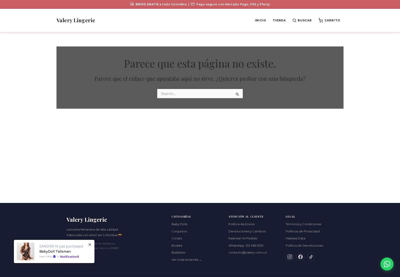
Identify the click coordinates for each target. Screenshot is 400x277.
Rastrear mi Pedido (242, 238)
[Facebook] (300, 257)
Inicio (260, 20)
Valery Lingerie (75, 20)
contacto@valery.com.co (247, 252)
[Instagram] (290, 257)
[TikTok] (311, 257)
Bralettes (178, 252)
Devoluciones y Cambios (247, 231)
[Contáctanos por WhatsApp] (387, 263)
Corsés (177, 238)
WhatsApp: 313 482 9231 (245, 245)
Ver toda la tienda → (187, 259)
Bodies (177, 245)
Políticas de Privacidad (303, 231)
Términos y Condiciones (303, 224)
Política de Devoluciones (304, 245)
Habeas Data (295, 238)
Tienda (279, 20)
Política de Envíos (241, 224)
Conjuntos (179, 231)
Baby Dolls (180, 224)
